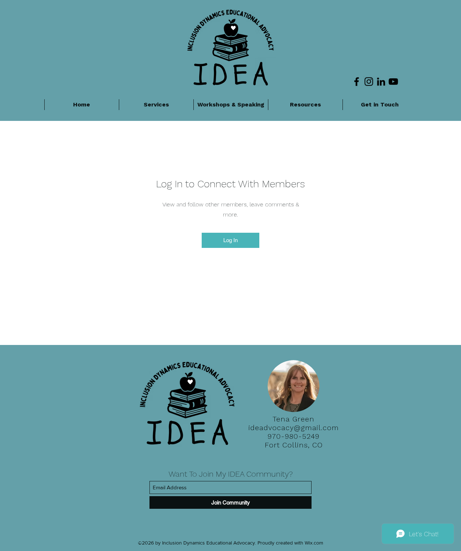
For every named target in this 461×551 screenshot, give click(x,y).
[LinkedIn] (381, 81)
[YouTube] (393, 81)
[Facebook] (356, 81)
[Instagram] (369, 81)
